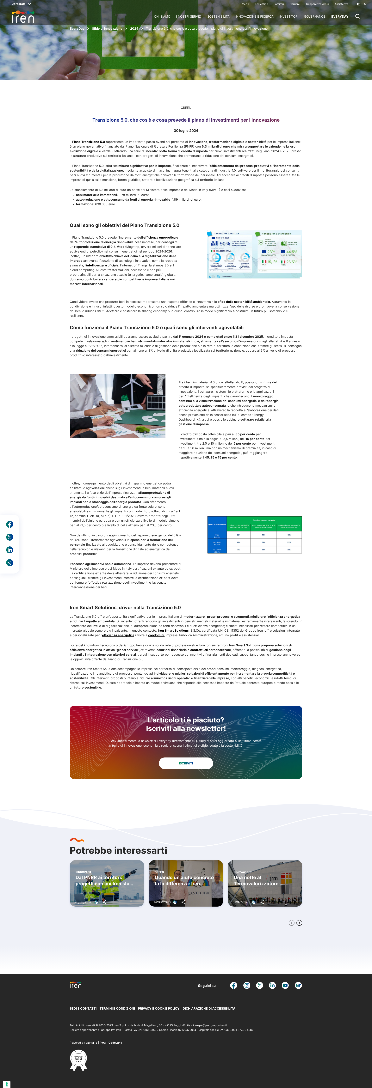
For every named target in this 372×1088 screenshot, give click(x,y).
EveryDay (77, 28)
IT (358, 4)
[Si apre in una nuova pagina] (78, 1070)
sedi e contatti (83, 1008)
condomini (156, 635)
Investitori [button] (288, 16)
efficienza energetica (118, 635)
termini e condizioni (117, 1008)
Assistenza (341, 4)
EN (364, 4)
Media (246, 4)
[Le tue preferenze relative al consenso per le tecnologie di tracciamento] (6, 1084)
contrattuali (199, 650)
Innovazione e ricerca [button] (254, 16)
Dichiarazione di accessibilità (209, 1008)
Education (261, 4)
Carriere (295, 4)
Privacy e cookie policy (159, 1008)
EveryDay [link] (340, 16)
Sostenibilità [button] (218, 16)
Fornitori (279, 4)
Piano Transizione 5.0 (88, 142)
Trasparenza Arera (317, 4)
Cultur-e (91, 1042)
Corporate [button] (18, 3)
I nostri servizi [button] (189, 16)
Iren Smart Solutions (173, 630)
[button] (357, 16)
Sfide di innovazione (107, 28)
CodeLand (115, 1042)
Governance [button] (315, 16)
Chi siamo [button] (162, 16)
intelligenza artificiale (102, 265)
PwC (103, 1042)
